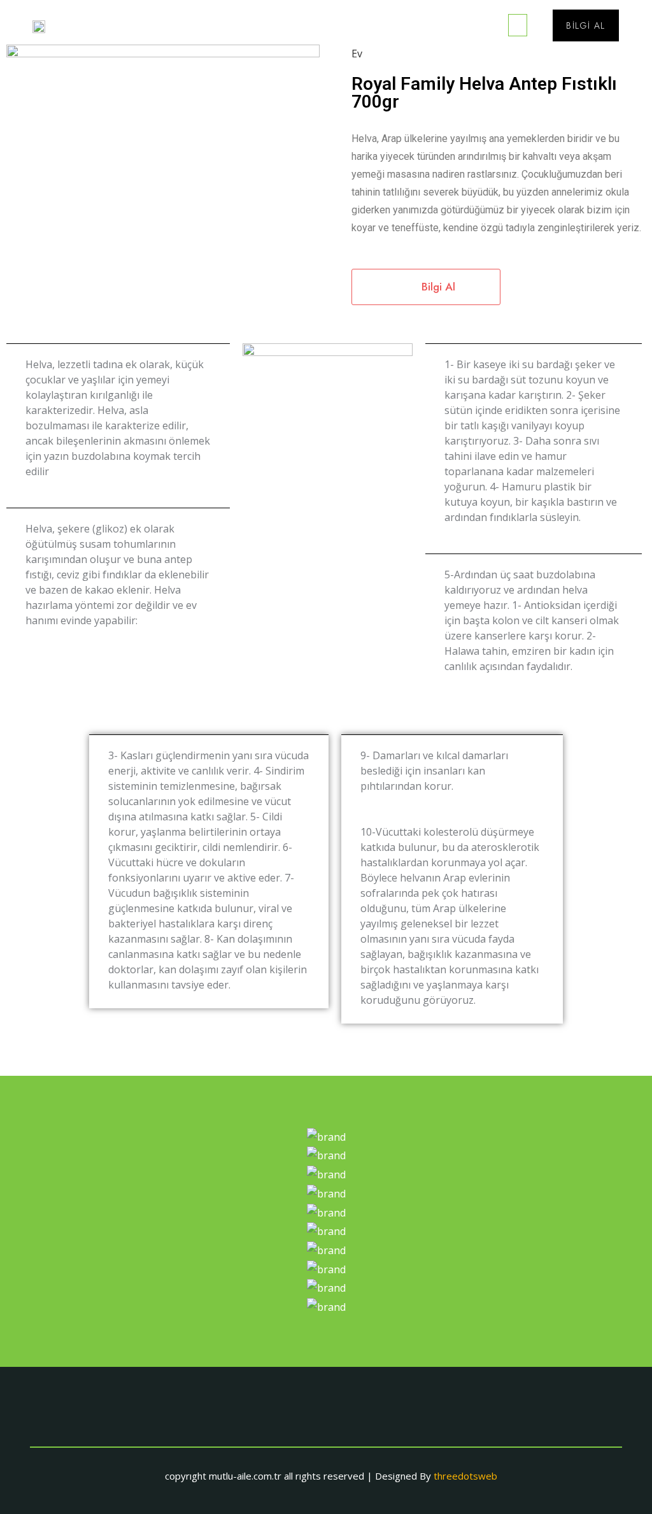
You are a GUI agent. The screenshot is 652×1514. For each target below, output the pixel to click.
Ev (356, 53)
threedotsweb (465, 1475)
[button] (517, 25)
